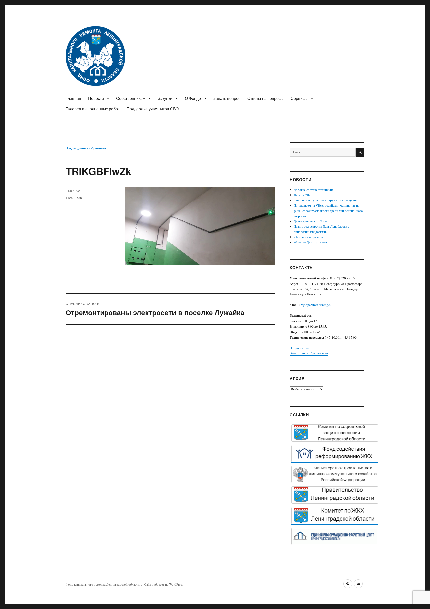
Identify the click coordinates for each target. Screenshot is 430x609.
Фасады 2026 (303, 195)
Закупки (165, 98)
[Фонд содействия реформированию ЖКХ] (334, 453)
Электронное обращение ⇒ (309, 353)
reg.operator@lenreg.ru (316, 305)
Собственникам (130, 98)
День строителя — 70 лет (311, 221)
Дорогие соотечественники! (313, 189)
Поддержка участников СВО (153, 109)
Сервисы (299, 98)
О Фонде (193, 98)
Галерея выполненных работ (93, 109)
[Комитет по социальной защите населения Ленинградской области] (334, 433)
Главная (73, 98)
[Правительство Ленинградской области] (334, 495)
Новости (96, 98)
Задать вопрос (226, 98)
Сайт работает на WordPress (163, 584)
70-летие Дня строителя (310, 242)
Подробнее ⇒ (299, 348)
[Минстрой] (334, 474)
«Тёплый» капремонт (308, 237)
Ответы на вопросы (265, 98)
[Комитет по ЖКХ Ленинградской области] (334, 515)
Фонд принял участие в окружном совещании (326, 200)
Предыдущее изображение (86, 148)
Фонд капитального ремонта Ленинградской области (103, 584)
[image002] (334, 536)
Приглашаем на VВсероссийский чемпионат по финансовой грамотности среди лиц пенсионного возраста (328, 210)
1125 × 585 (74, 197)
